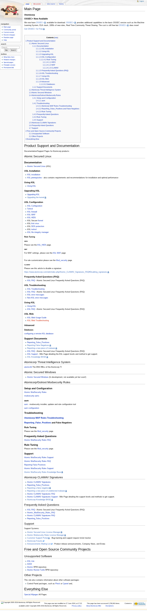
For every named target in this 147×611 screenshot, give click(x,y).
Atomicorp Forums (34, 541)
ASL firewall (32, 212)
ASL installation (33, 175)
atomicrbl (28, 367)
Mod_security (61, 260)
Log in (142, 1)
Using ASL (31, 186)
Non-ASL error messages (37, 298)
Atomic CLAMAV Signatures (39, 482)
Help (5, 40)
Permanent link (9, 67)
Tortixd (30, 209)
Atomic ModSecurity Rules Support (39, 457)
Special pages (8, 62)
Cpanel (65, 584)
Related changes (9, 59)
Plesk (57, 584)
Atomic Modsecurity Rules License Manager (45, 535)
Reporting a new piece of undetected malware (46, 491)
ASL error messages (35, 295)
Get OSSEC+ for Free (33, 29)
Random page (8, 37)
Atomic (30, 567)
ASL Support (32, 354)
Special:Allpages (31, 595)
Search (3, 44)
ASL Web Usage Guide (36, 318)
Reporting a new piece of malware (41, 348)
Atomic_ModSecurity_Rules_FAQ (41, 513)
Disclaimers (110, 606)
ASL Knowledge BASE (36, 357)
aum (26, 404)
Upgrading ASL (33, 195)
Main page (7, 27)
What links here (9, 57)
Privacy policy (77, 606)
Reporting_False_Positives (38, 342)
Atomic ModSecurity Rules (35, 392)
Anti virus (35, 223)
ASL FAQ (31, 281)
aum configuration (31, 408)
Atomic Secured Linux (36, 166)
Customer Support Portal (37, 538)
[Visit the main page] (11, 11)
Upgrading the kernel (35, 197)
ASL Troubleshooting (36, 289)
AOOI (29, 564)
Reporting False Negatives (38, 345)
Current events (9, 32)
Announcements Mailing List (39, 544)
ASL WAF (31, 215)
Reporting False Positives (35, 465)
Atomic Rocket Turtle (36, 570)
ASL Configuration (34, 206)
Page (27, 4)
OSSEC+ (40, 23)
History (61, 4)
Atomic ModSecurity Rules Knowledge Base (42, 472)
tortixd (33, 229)
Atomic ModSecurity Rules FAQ (37, 440)
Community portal (10, 30)
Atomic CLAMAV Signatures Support (42, 497)
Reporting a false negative (38, 488)
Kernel (40, 221)
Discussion (37, 4)
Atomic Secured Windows (38, 377)
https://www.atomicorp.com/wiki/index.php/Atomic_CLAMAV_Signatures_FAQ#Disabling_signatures (65, 272)
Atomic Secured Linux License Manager (43, 532)
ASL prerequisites (34, 178)
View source (51, 4)
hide (56, 37)
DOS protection (37, 226)
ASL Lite (30, 561)
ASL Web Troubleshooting (38, 321)
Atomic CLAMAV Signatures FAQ (41, 494)
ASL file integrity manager (38, 232)
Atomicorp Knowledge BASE (39, 500)
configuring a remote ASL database (38, 334)
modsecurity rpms (31, 396)
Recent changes (9, 35)
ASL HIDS (31, 218)
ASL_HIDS (41, 245)
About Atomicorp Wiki (93, 606)
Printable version (9, 65)
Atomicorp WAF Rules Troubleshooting (44, 418)
